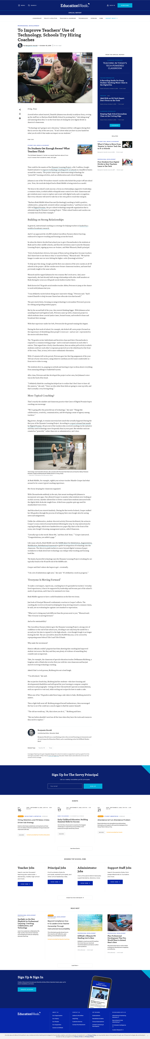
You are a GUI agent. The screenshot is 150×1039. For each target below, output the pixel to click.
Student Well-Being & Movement (38, 145)
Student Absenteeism (111, 816)
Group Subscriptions (98, 1021)
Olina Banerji (81, 950)
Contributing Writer (43, 733)
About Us (55, 1012)
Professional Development (28, 25)
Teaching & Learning (68, 18)
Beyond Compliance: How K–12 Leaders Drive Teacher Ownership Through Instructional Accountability (59, 925)
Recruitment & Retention (33, 816)
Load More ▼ (75, 965)
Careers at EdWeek (57, 1027)
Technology (83, 18)
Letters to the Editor (77, 1015)
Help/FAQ (75, 1018)
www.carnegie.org (53, 755)
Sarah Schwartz (104, 88)
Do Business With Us (119, 1012)
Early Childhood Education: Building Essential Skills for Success (73, 821)
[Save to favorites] (20, 114)
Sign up (93, 786)
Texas (50, 748)
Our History (55, 1018)
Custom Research (117, 1030)
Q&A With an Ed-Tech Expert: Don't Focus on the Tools (112, 99)
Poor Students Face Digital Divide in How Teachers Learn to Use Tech (108, 164)
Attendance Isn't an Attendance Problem (114, 820)
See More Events (75, 848)
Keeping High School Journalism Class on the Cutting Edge (113, 115)
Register (21, 834)
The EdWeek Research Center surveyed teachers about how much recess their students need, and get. (48, 156)
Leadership (37, 18)
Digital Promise (39, 207)
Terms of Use (78, 1036)
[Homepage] (75, 5)
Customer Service (77, 1021)
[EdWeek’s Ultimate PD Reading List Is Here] (90, 922)
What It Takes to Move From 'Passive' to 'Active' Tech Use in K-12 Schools (109, 146)
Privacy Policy (92, 1035)
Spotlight (21, 916)
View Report (115, 125)
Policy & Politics (50, 18)
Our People (55, 1021)
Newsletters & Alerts (97, 1018)
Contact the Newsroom (78, 1024)
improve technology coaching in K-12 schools (59, 170)
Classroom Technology (108, 111)
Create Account (27, 989)
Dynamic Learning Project (61, 167)
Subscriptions (96, 1015)
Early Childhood (63, 816)
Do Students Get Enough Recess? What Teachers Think (49, 150)
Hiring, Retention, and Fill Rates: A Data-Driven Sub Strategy (34, 821)
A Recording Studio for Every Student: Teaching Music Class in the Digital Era (113, 82)
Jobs (101, 18)
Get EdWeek (96, 1012)
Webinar (45, 816)
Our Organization (57, 1015)
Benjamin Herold (31, 45)
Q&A (108, 95)
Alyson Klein (103, 119)
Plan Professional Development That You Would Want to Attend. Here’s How (117, 939)
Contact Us (76, 1012)
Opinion (94, 18)
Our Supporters (56, 1024)
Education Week (54, 733)
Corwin (120, 832)
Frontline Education (44, 834)
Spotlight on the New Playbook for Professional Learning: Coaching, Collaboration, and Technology (28, 923)
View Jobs (25, 884)
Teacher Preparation (107, 78)
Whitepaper (51, 918)
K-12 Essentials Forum (77, 816)
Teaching (103, 95)
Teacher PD (42, 748)
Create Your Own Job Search (74, 897)
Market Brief (111, 18)
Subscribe (125, 5)
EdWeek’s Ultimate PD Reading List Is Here (87, 937)
